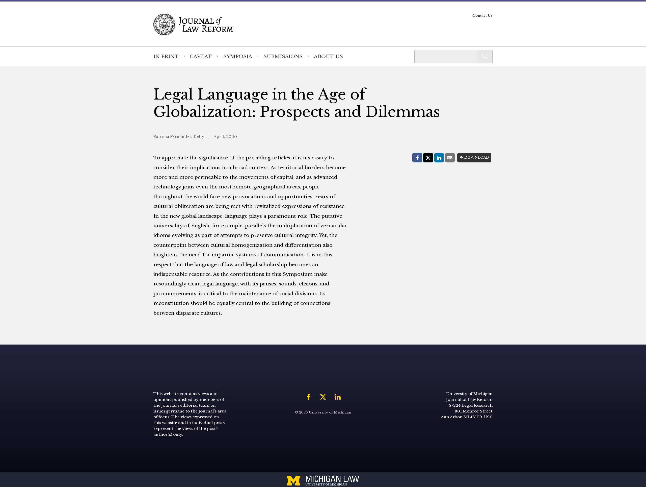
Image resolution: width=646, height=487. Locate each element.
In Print (166, 56)
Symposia (237, 56)
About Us (328, 56)
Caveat (201, 56)
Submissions (283, 56)
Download (476, 157)
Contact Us (483, 15)
